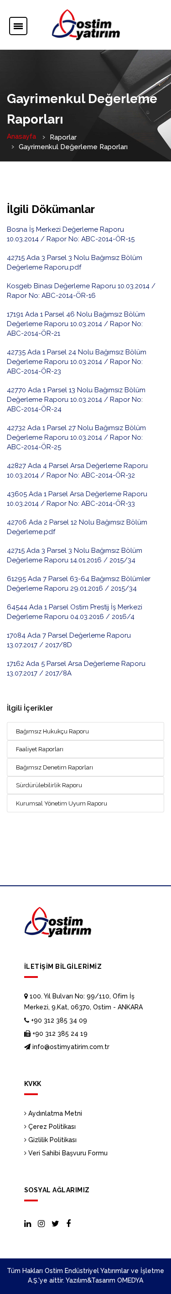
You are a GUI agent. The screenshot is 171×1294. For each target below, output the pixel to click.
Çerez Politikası (51, 1126)
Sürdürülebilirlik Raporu (49, 785)
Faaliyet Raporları (39, 749)
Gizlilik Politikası (51, 1139)
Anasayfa (21, 136)
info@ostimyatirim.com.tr (70, 1046)
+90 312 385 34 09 (58, 1020)
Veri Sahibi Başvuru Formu (67, 1153)
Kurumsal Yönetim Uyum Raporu (61, 803)
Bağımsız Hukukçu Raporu (52, 731)
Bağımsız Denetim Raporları (54, 767)
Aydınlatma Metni (54, 1113)
